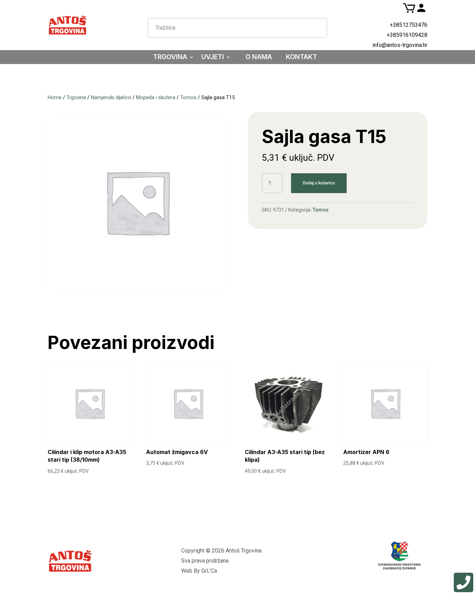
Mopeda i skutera (155, 97)
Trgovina (170, 58)
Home (55, 97)
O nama (258, 58)
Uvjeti (212, 58)
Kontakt (301, 58)
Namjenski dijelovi (111, 97)
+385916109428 (407, 35)
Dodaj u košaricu (319, 183)
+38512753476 (408, 25)
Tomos (188, 97)
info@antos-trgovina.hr (399, 45)
